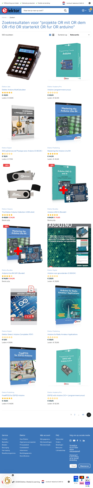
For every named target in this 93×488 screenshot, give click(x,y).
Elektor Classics (7, 209)
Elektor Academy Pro (54, 87)
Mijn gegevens (45, 439)
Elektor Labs (6, 87)
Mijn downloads (45, 445)
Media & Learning (33, 482)
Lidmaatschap (60, 450)
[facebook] (77, 440)
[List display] (53, 35)
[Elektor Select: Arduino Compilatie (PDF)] (24, 306)
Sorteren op (62, 35)
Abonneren (84, 466)
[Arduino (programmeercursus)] (69, 62)
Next (89, 415)
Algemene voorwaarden (28, 442)
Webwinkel (59, 439)
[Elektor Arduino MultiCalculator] (24, 62)
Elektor (22, 435)
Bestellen (5, 442)
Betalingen (59, 445)
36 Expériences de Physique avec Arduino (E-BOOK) (22, 151)
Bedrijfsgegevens (25, 453)
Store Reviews (24, 456)
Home (4, 17)
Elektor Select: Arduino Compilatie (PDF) (17, 334)
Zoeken (65, 10)
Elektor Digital (7, 148)
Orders (58, 442)
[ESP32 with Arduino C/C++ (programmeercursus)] (69, 368)
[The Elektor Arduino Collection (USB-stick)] (24, 184)
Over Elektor (24, 439)
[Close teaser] (13, 475)
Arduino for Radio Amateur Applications (62, 334)
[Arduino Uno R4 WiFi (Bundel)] (24, 245)
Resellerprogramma (8, 453)
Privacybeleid (24, 445)
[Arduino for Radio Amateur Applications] (69, 306)
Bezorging (5, 447)
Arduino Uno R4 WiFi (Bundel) (13, 273)
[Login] (84, 10)
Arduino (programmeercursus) (59, 90)
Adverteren (24, 450)
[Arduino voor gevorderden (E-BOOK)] (69, 245)
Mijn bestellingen (46, 442)
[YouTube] (74, 440)
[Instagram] (70, 440)
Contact (4, 439)
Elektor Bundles (52, 209)
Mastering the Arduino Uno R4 (58, 151)
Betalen (4, 445)
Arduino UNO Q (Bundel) (56, 212)
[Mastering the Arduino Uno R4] (69, 123)
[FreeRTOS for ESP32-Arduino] (24, 368)
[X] (80, 440)
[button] (7, 480)
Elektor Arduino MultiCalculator (14, 90)
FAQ (57, 435)
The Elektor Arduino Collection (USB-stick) (18, 212)
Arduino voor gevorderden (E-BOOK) (61, 273)
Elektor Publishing (53, 148)
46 (83, 415)
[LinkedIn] (84, 440)
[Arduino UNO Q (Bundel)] (69, 184)
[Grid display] (50, 35)
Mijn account (45, 435)
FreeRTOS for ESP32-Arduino (13, 395)
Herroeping (6, 450)
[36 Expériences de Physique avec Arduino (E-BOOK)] (24, 123)
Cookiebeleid (24, 447)
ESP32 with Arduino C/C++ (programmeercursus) (66, 395)
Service (5, 435)
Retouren (59, 447)
